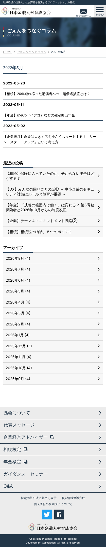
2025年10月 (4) (19, 368)
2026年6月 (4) (18, 280)
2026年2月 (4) (18, 324)
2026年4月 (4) (18, 302)
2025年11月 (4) (18, 356)
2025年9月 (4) (18, 378)
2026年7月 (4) (18, 269)
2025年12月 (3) (19, 346)
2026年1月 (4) (18, 335)
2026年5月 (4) (18, 291)
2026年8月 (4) (18, 258)
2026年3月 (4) (18, 313)
